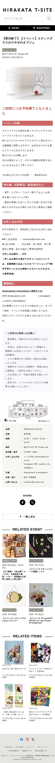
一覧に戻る (29, 516)
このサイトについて (42, 747)
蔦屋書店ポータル (27, 750)
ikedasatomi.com (17, 296)
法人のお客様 (19, 747)
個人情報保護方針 (14, 750)
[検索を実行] (48, 19)
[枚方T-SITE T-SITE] (27, 9)
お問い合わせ (8, 747)
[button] (14, 28)
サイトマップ (30, 747)
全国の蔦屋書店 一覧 (41, 750)
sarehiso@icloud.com (33, 239)
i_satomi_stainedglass (14, 301)
